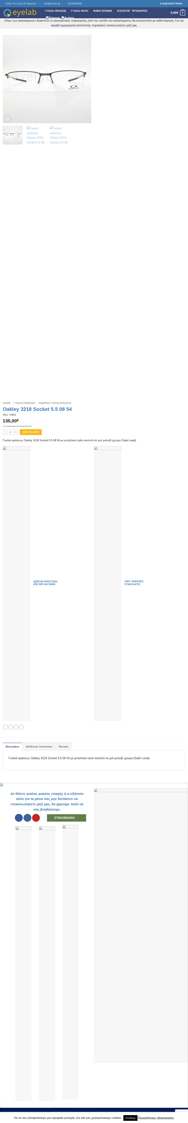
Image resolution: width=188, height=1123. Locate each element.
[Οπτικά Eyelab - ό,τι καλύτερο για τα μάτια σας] (21, 12)
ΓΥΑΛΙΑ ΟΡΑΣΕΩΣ (55, 11)
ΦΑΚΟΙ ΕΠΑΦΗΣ (102, 11)
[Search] (164, 12)
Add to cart (31, 432)
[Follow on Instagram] (149, 3)
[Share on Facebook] (5, 727)
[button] (7, 118)
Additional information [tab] (39, 746)
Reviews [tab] (64, 746)
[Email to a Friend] (16, 727)
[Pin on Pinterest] (21, 727)
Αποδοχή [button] (130, 1118)
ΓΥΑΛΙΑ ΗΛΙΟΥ (79, 11)
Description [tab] (12, 746)
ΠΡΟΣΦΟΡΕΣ (140, 11)
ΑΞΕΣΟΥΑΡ (123, 11)
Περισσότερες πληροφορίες (156, 1117)
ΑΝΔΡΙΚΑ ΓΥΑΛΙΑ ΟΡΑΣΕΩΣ (55, 403)
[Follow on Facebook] (146, 3)
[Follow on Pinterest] (153, 3)
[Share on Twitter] (10, 727)
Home (6, 403)
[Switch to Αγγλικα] (68, 17)
